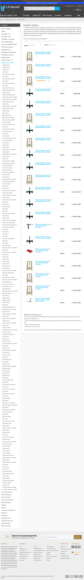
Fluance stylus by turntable (9, 195)
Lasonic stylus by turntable (9, 252)
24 (51, 45)
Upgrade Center (5, 518)
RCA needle (5, 361)
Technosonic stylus (7, 444)
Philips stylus (5, 339)
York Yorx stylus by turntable (9, 489)
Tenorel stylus (5, 448)
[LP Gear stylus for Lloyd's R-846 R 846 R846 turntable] (29, 191)
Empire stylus (5, 177)
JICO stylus (5, 234)
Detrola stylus (6, 151)
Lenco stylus (5, 256)
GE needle (4, 202)
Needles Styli (37, 15)
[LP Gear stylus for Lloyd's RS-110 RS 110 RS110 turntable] (29, 265)
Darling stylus (5, 142)
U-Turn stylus (5, 469)
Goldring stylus (6, 206)
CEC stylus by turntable (8, 129)
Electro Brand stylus (7, 165)
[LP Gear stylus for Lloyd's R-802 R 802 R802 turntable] (29, 56)
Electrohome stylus (7, 170)
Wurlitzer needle (6, 482)
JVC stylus (5, 236)
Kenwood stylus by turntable (9, 247)
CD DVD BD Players (7, 42)
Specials (3, 507)
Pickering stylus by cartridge (9, 343)
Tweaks (48, 560)
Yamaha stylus (6, 485)
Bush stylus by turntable (8, 120)
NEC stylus (5, 304)
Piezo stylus (5, 345)
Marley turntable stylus (8, 272)
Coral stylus (5, 133)
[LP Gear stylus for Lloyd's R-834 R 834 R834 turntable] (29, 166)
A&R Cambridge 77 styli (8, 90)
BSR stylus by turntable (8, 117)
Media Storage (5, 57)
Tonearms (4, 513)
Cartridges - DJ (5, 34)
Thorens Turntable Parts (8, 510)
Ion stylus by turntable (8, 227)
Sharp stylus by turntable (8, 402)
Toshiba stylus (6, 460)
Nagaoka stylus (6, 298)
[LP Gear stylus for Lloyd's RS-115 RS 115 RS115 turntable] (29, 278)
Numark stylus (6, 311)
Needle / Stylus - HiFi (10, 19)
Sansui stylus (5, 382)
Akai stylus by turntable (8, 83)
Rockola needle (6, 371)
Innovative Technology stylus (9, 224)
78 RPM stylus (6, 67)
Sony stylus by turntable (8, 421)
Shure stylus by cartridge (8, 409)
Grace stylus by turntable (8, 213)
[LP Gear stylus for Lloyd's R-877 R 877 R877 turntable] (29, 240)
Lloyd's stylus (5, 261)
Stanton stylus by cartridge (9, 428)
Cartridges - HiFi (6, 36)
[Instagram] (79, 547)
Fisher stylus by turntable (8, 190)
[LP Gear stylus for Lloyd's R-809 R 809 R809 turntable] (29, 81)
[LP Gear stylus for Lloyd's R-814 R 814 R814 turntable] (29, 118)
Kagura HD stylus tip (7, 520)
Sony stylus (5, 418)
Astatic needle (6, 92)
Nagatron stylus (6, 300)
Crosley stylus (6, 136)
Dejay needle (5, 145)
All (54, 45)
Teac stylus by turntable (8, 437)
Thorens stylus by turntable (9, 457)
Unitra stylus (5, 466)
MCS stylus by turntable (8, 277)
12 (48, 45)
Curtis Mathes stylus (7, 140)
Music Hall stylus (6, 293)
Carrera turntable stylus (8, 124)
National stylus (6, 302)
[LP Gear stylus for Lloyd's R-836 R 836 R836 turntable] (29, 179)
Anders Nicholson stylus (8, 88)
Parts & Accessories (6, 492)
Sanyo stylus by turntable (8, 389)
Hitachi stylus (5, 218)
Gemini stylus (5, 204)
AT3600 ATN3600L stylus (8, 94)
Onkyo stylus (5, 316)
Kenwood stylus (6, 245)
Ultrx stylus (5, 464)
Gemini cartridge (6, 526)
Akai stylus (5, 81)
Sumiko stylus (5, 430)
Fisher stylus (5, 188)
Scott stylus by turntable (8, 393)
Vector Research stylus (8, 473)
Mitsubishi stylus (6, 288)
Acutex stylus (5, 69)
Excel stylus (5, 186)
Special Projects (5, 523)
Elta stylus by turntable (8, 172)
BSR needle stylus (6, 115)
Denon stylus (5, 147)
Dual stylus (5, 158)
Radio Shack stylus (7, 359)
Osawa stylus (5, 325)
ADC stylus (5, 72)
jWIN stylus (5, 240)
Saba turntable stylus (7, 380)
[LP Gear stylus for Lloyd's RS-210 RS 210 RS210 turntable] (29, 290)
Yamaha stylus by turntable (9, 487)
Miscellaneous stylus (7, 286)
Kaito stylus (5, 243)
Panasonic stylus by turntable (9, 329)
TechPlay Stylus (6, 446)
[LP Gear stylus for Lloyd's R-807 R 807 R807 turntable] (29, 69)
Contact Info (64, 551)
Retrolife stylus (6, 368)
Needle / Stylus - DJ (6, 60)
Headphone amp (6, 49)
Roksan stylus (5, 373)
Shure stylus (5, 407)
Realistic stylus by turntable (9, 366)
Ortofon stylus (6, 320)
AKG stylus (5, 85)
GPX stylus (5, 211)
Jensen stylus (5, 231)
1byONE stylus (6, 65)
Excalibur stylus (6, 183)
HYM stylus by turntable (8, 222)
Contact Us (80, 6)
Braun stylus (5, 113)
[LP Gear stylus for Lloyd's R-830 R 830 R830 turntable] (29, 129)
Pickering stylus (6, 341)
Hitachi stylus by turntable (9, 220)
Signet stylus (5, 414)
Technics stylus (6, 439)
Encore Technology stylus (8, 181)
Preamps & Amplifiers (7, 500)
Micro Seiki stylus (6, 282)
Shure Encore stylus (7, 412)
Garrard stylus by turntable (9, 199)
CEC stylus (5, 126)
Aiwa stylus (5, 76)
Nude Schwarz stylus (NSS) (9, 309)
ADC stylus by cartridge (8, 74)
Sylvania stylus (6, 432)
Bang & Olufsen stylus (7, 108)
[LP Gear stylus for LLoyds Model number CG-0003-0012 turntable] (29, 300)
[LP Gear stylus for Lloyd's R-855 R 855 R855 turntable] (29, 215)
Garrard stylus (6, 197)
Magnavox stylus (6, 266)
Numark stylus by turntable (9, 313)
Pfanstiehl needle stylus (8, 334)
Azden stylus (5, 104)
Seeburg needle (6, 398)
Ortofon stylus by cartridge (9, 323)
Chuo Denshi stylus (7, 131)
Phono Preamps (47, 15)
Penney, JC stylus (6, 332)
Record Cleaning (6, 502)
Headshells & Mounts (7, 55)
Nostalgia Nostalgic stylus (9, 307)
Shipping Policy (64, 556)
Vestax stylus (5, 476)
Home (1, 19)
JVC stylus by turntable (8, 238)
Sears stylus (5, 396)
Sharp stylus (5, 400)
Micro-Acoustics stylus (8, 284)
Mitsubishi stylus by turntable (9, 291)
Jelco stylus (5, 229)
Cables (3, 31)
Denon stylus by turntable (9, 149)
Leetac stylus (5, 254)
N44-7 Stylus (5, 295)
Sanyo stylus (5, 387)
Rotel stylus (5, 377)
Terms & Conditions (66, 549)
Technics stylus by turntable (9, 441)
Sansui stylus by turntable (8, 384)
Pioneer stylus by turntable (9, 350)
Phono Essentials (6, 494)
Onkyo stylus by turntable (8, 318)
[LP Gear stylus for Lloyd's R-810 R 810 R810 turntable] (29, 92)
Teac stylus (5, 434)
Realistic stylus (6, 364)
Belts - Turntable (6, 29)
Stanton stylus (6, 425)
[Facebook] (72, 547)
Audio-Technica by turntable (9, 99)
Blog (78, 15)
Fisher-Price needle (7, 193)
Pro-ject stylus (6, 352)
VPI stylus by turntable (8, 480)
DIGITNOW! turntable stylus (9, 154)
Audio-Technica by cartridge (9, 97)
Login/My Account (69, 6)
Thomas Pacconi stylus (8, 455)
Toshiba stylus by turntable (9, 462)
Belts (15, 15)
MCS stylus (5, 275)
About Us (63, 546)
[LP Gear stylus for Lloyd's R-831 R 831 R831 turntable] (29, 154)
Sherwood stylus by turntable (9, 405)
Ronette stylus (6, 375)
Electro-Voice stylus (7, 167)
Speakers (3, 505)
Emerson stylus (6, 174)
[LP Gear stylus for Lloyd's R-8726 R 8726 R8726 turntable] (29, 226)
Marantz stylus (6, 268)
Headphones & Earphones (8, 52)
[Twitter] (76, 547)
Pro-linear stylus (6, 355)
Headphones (68, 15)
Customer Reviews (65, 558)
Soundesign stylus (6, 423)
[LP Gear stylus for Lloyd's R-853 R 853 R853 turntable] (29, 203)
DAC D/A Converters (7, 47)
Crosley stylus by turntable (9, 138)
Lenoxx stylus (5, 259)
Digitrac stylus (6, 156)
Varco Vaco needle (7, 471)
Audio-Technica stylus (8, 101)
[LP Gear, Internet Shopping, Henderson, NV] (65, 562)
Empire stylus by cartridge (9, 179)
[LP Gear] (10, 8)
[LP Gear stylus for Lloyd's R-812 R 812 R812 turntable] (29, 104)
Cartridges (26, 15)
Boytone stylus (6, 110)
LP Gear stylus (6, 263)
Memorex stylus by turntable (9, 279)
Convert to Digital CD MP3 (9, 44)
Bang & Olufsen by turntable (9, 106)
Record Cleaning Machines (52, 550)
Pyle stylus (5, 357)
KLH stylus (5, 250)
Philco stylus (5, 336)
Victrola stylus (6, 478)
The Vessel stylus (6, 453)
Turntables (58, 15)
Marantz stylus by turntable (9, 270)
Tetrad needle (5, 450)
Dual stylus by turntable (8, 163)
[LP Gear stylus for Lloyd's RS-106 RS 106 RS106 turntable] (29, 251)
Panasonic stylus (6, 327)
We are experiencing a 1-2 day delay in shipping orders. (42, 3)
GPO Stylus (5, 209)
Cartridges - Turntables (7, 39)
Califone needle (6, 122)
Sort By (26, 45)
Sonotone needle (6, 416)
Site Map (63, 553)
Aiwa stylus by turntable (8, 78)
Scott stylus (5, 391)
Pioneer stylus (6, 348)
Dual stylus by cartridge (8, 161)
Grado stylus (5, 215)
